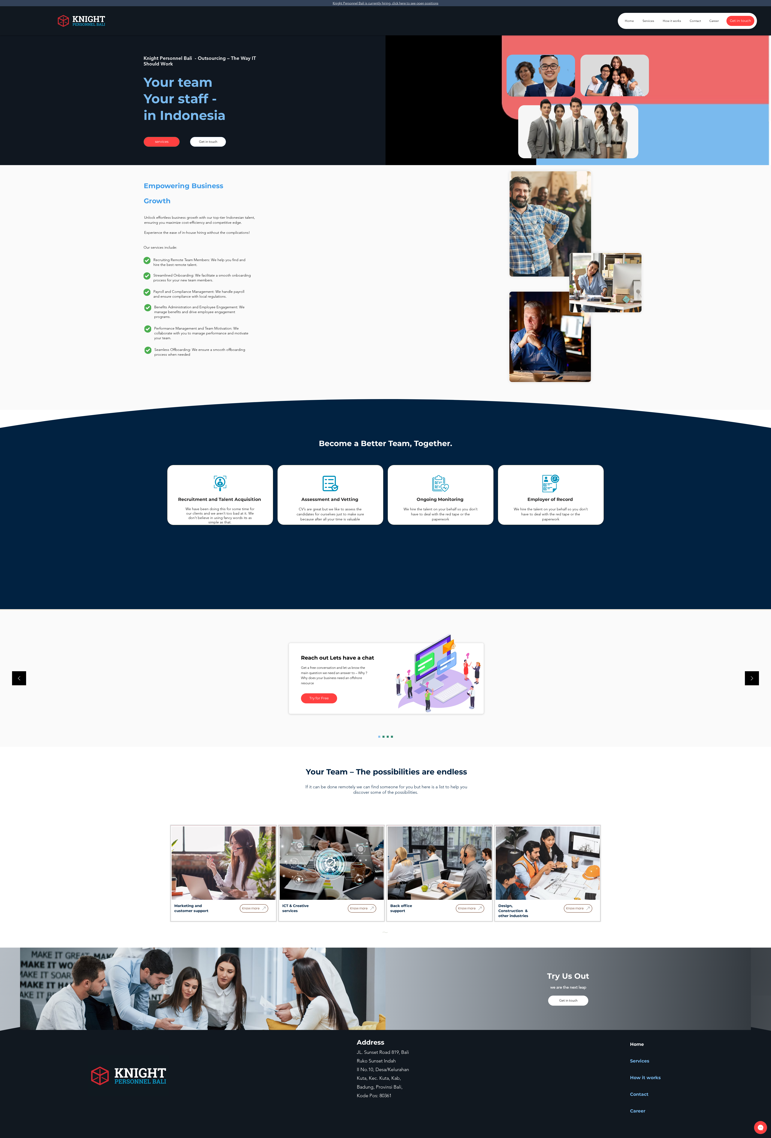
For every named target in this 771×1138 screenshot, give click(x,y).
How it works (644, 1077)
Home (637, 1044)
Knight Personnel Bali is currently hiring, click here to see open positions (385, 3)
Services (639, 1061)
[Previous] (19, 678)
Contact (639, 1094)
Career (637, 1111)
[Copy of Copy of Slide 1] (392, 737)
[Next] (752, 678)
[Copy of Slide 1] (383, 737)
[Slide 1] (379, 737)
